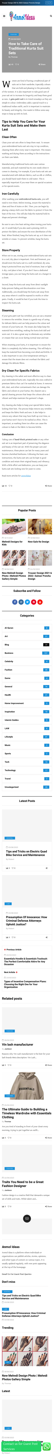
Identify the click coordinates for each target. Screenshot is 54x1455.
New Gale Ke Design (16, 3)
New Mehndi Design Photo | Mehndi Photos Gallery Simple (14, 576)
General (10, 838)
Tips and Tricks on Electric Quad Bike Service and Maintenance (26, 853)
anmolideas (26, 476)
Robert (11, 859)
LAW (8, 904)
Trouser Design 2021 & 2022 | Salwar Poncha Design (40, 576)
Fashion (13, 34)
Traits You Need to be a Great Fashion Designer (23, 1184)
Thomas (14, 57)
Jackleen (8, 1049)
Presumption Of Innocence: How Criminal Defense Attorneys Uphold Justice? (26, 921)
